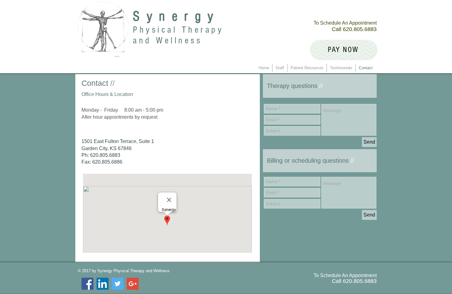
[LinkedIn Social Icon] (103, 284)
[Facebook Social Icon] (87, 284)
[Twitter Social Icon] (118, 284)
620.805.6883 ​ (360, 29)
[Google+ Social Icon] (133, 284)
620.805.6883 (105, 155)
